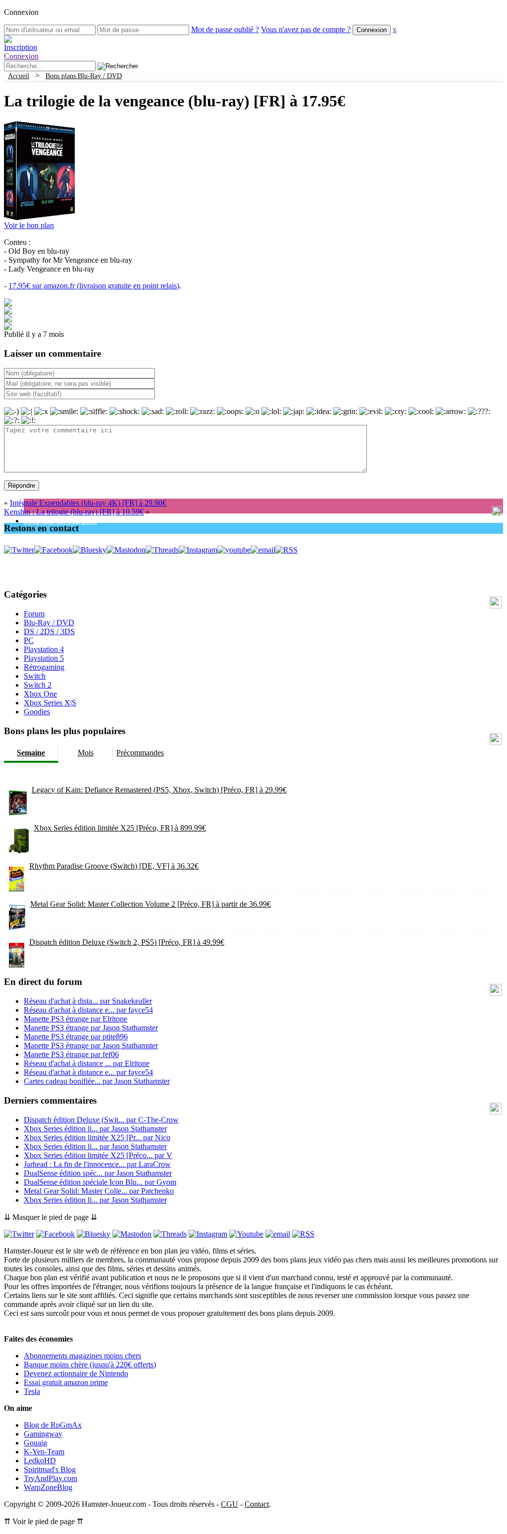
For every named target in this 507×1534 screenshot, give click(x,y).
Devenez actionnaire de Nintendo (76, 1373)
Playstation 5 (44, 658)
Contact (257, 1504)
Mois (86, 752)
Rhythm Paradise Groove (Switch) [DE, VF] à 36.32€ (114, 866)
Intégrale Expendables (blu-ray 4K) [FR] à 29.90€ (88, 503)
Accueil (18, 76)
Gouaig (35, 1443)
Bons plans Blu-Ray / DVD (84, 76)
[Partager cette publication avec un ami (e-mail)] (8, 327)
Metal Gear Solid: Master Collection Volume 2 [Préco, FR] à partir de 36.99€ (150, 904)
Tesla (32, 1391)
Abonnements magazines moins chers (82, 1355)
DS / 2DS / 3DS (49, 631)
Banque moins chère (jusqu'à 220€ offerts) (90, 1364)
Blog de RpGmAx (53, 1425)
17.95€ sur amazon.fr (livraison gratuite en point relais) (93, 285)
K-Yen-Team (44, 1451)
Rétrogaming (44, 667)
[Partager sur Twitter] (8, 311)
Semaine (31, 752)
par (88, 1001)
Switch (35, 676)
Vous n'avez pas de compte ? (306, 29)
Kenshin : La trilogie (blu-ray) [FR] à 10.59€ (74, 512)
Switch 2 (37, 685)
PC (29, 640)
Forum (34, 613)
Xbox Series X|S (50, 702)
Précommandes (140, 752)
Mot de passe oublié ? (225, 29)
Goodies (37, 711)
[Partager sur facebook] (8, 303)
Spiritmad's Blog (50, 1469)
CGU (229, 1504)
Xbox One (40, 694)
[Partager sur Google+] (8, 319)
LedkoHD (40, 1460)
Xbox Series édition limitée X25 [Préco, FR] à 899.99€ (120, 828)
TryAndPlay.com (50, 1478)
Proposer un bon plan (60, 520)
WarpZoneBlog (48, 1487)
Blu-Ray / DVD (49, 622)
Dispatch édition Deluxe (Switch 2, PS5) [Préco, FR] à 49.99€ (126, 942)
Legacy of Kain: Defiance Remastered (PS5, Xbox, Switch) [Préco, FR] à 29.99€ (159, 790)
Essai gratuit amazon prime (66, 1382)
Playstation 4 (44, 649)
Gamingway (43, 1434)
